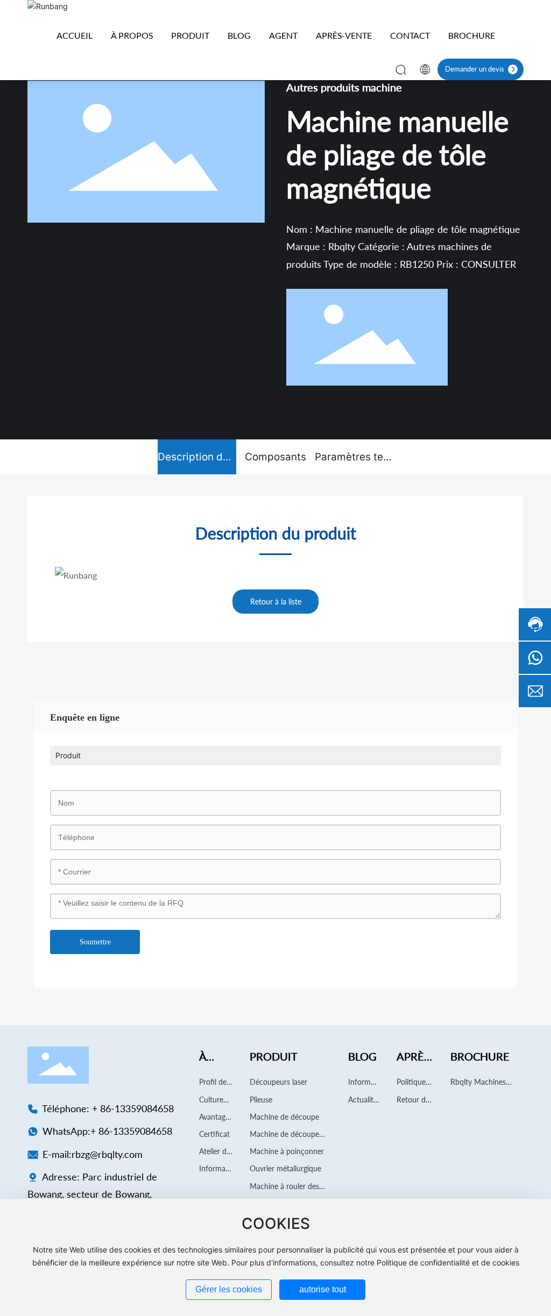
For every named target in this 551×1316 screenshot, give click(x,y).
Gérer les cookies (228, 1289)
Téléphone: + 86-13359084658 (107, 1108)
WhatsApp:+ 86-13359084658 (106, 1131)
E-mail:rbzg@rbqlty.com (91, 1154)
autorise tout (322, 1289)
